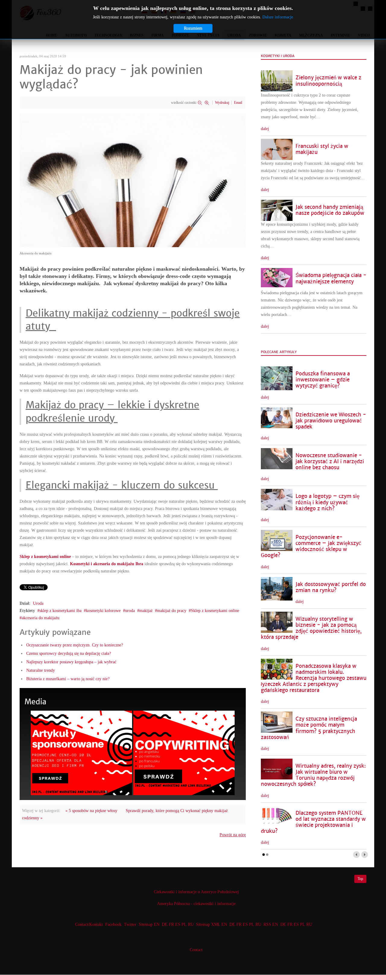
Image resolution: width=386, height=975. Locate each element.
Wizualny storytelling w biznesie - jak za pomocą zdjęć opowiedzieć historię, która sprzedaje (311, 628)
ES (177, 924)
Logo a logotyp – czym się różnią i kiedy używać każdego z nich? (327, 502)
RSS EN (271, 924)
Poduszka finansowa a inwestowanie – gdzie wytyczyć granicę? (323, 380)
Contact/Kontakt (88, 924)
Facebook (113, 924)
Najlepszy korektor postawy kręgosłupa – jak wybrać (71, 662)
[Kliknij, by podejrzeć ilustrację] (133, 180)
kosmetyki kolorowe (103, 610)
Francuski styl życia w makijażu (322, 149)
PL (184, 924)
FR (171, 924)
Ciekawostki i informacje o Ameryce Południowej (196, 892)
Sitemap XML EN (211, 924)
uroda (130, 610)
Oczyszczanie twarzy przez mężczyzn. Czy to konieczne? (74, 645)
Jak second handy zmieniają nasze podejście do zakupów (330, 210)
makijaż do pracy (171, 610)
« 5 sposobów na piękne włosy (91, 810)
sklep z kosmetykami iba (60, 610)
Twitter (130, 924)
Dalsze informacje (277, 17)
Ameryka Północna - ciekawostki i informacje (196, 903)
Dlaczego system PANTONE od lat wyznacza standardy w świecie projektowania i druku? (313, 822)
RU (191, 924)
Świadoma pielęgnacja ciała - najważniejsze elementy (331, 278)
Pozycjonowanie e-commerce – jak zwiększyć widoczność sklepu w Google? (311, 546)
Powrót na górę (233, 835)
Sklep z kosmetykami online (45, 556)
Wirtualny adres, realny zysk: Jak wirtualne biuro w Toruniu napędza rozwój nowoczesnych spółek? (313, 775)
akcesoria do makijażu (40, 618)
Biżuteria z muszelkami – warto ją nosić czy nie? (67, 679)
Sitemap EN (150, 924)
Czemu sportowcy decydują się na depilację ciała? (68, 653)
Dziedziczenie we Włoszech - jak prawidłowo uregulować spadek (331, 421)
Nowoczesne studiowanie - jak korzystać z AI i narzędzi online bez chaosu (330, 461)
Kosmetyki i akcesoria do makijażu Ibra (106, 564)
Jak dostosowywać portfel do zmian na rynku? (331, 587)
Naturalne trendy (40, 670)
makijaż (146, 610)
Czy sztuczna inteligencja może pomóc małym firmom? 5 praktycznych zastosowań (309, 728)
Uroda (38, 603)
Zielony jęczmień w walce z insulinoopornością (328, 81)
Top (360, 879)
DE (165, 924)
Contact (196, 950)
